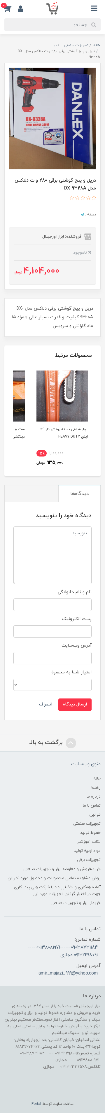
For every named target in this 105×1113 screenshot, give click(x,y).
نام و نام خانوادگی (75, 592)
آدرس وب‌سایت (77, 645)
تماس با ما (92, 805)
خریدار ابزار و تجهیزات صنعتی (75, 903)
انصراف (45, 704)
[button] (11, 8)
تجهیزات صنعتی (87, 823)
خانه (97, 778)
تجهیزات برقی (89, 860)
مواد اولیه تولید (87, 851)
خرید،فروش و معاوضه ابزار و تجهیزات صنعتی (62, 869)
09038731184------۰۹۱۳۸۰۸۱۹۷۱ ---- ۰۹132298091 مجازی (63, 951)
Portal (36, 1104)
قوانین (95, 814)
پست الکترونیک (77, 619)
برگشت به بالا (46, 742)
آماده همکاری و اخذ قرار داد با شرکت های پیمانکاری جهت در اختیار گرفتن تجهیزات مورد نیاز (57, 890)
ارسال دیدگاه (75, 704)
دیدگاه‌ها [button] (79, 493)
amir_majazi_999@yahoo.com (68, 973)
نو (82, 214)
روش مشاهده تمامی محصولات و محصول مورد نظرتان (54, 878)
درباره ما (94, 796)
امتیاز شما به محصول (71, 672)
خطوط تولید (90, 832)
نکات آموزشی (88, 842)
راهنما (96, 787)
